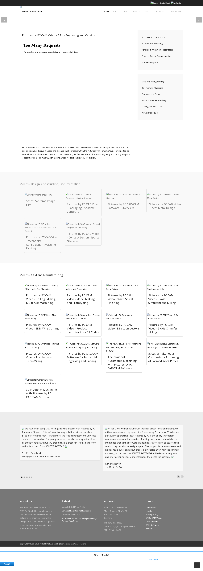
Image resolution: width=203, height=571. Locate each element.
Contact (161, 11)
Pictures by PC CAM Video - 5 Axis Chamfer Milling (162, 328)
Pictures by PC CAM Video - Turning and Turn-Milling (39, 357)
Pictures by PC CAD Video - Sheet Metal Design (164, 206)
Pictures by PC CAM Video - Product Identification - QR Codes (83, 328)
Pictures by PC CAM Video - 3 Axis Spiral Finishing (120, 299)
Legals (149, 511)
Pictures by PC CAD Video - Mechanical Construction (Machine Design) (42, 242)
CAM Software (152, 525)
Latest (147, 11)
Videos (136, 11)
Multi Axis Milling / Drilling (153, 81)
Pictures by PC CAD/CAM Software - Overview (123, 206)
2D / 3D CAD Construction (153, 37)
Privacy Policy (152, 514)
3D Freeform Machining (152, 88)
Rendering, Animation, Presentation (157, 49)
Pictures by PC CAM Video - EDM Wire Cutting (42, 326)
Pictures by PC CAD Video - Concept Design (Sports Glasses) (83, 237)
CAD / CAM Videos (154, 518)
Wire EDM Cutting (150, 113)
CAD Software (152, 521)
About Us (176, 11)
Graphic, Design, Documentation (156, 56)
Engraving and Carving (151, 94)
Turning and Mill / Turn (152, 106)
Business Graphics (150, 62)
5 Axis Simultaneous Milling (154, 100)
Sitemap (149, 528)
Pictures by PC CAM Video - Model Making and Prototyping (81, 299)
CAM (125, 11)
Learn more (153, 559)
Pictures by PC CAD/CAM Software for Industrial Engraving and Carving (82, 357)
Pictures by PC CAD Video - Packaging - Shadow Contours (83, 207)
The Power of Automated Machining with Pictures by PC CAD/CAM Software (122, 362)
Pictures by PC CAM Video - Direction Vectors (123, 326)
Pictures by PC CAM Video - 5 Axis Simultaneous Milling (162, 299)
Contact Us (151, 507)
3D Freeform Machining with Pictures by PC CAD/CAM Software (41, 393)
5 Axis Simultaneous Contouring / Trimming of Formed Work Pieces (163, 357)
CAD (115, 11)
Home (106, 11)
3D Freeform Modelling (152, 43)
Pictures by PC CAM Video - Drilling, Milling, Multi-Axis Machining (41, 299)
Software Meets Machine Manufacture (76, 511)
